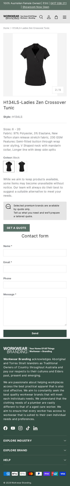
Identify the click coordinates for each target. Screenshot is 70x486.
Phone (7, 278)
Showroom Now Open (36, 6)
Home (6, 28)
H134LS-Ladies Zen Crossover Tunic (31, 28)
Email (6, 262)
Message (8, 294)
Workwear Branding (21, 482)
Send (35, 333)
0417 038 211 (58, 3)
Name (6, 246)
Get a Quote (16, 228)
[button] (56, 17)
